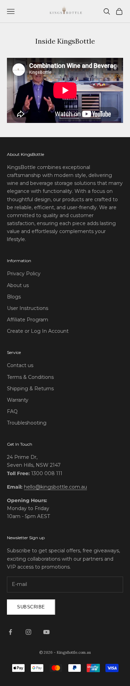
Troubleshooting (26, 423)
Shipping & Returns (30, 388)
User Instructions (27, 308)
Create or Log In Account (38, 331)
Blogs (14, 297)
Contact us (20, 365)
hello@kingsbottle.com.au (55, 487)
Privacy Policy (24, 273)
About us (18, 285)
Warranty (17, 400)
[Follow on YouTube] (46, 632)
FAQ (12, 411)
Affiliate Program (27, 320)
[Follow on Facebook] (10, 632)
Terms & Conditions (30, 377)
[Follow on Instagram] (28, 632)
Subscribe (31, 606)
